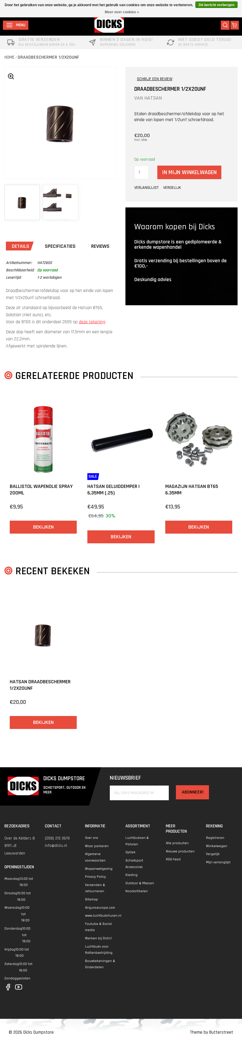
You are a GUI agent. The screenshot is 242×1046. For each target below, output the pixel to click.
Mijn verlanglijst (218, 862)
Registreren (215, 838)
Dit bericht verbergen (216, 5)
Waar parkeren (97, 846)
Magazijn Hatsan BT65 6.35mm (191, 489)
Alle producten (177, 843)
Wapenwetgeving (98, 869)
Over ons (91, 838)
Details (20, 246)
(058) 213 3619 (57, 838)
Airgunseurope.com (100, 907)
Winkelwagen (216, 846)
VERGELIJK (172, 187)
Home (9, 57)
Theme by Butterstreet (211, 1032)
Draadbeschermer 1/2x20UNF (48, 57)
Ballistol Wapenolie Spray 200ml (41, 489)
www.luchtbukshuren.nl (103, 915)
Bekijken (43, 527)
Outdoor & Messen (139, 883)
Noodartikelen (136, 891)
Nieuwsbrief (125, 778)
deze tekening (92, 322)
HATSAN (153, 98)
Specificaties (60, 246)
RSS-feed (173, 859)
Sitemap (91, 899)
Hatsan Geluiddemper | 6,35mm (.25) (113, 489)
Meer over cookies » (122, 12)
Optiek (130, 852)
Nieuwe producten (180, 851)
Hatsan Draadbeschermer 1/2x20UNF (40, 685)
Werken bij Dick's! (98, 938)
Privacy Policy (95, 877)
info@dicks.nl (56, 845)
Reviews (100, 246)
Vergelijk (213, 854)
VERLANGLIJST (146, 187)
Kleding (131, 875)
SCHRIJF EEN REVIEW (154, 79)
